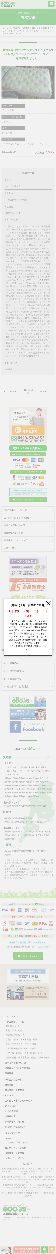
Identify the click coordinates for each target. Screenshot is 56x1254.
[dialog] (28, 627)
